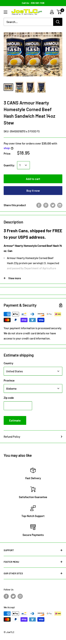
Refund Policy (12, 436)
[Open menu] (5, 12)
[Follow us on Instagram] (20, 596)
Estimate (15, 420)
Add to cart (33, 178)
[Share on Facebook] (38, 205)
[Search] (57, 22)
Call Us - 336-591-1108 (33, 2)
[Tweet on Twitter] (52, 205)
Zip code (9, 397)
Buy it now (33, 190)
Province (9, 380)
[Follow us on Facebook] (6, 596)
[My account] (52, 12)
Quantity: (9, 165)
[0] (59, 12)
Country (8, 363)
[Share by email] (59, 205)
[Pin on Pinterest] (45, 205)
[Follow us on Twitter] (13, 596)
